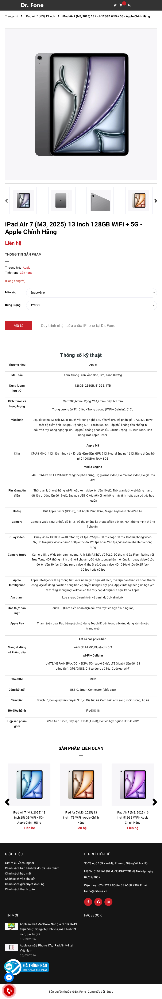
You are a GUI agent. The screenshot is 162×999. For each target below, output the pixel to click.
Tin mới (11, 915)
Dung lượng (12, 305)
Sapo (110, 991)
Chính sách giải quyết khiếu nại (25, 884)
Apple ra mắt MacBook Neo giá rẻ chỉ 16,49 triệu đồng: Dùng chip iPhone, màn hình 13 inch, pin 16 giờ (48, 929)
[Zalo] (9, 967)
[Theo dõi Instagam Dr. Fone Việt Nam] (108, 902)
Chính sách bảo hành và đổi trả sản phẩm (32, 868)
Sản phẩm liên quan (81, 748)
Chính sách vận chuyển (20, 878)
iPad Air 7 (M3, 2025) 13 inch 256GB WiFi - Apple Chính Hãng (133, 817)
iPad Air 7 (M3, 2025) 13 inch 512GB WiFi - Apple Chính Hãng (81, 817)
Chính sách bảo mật (18, 873)
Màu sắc (10, 292)
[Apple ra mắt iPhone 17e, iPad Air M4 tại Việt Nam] (11, 947)
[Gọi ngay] (9, 990)
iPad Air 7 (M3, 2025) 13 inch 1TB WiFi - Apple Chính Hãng (29, 817)
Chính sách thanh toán (20, 889)
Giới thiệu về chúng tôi (19, 863)
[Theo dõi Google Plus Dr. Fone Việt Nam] (98, 902)
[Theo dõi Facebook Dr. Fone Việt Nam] (88, 902)
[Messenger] (9, 977)
